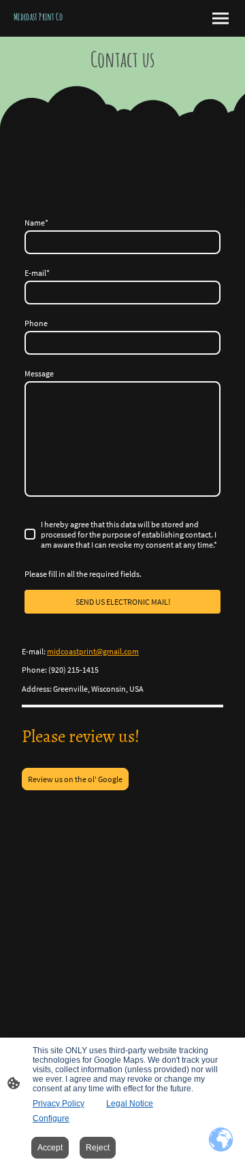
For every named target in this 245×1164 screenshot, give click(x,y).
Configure (51, 1118)
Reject (98, 1147)
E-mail (37, 273)
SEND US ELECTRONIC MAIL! (123, 602)
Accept (50, 1147)
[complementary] (221, 1140)
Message (39, 373)
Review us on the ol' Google (75, 779)
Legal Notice (129, 1103)
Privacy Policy (58, 1103)
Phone (36, 323)
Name (36, 222)
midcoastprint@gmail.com (93, 651)
